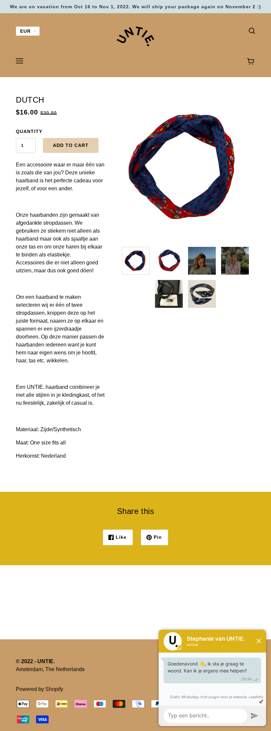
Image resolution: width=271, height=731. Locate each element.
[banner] (135, 36)
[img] (252, 30)
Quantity (26, 131)
